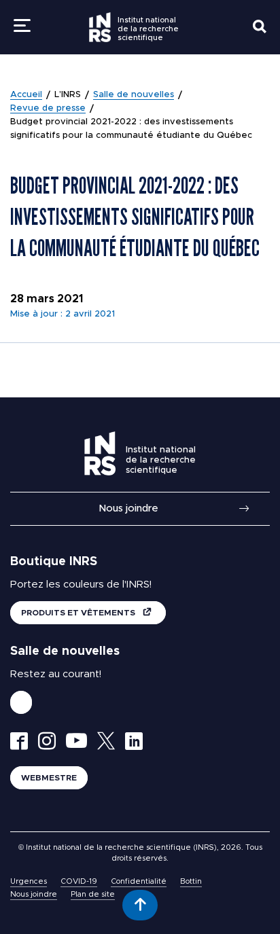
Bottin (191, 881)
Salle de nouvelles (133, 94)
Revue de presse (48, 108)
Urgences (28, 881)
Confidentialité (139, 881)
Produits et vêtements (79, 613)
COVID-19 (78, 881)
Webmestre (49, 778)
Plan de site (93, 894)
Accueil (26, 94)
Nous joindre (128, 508)
